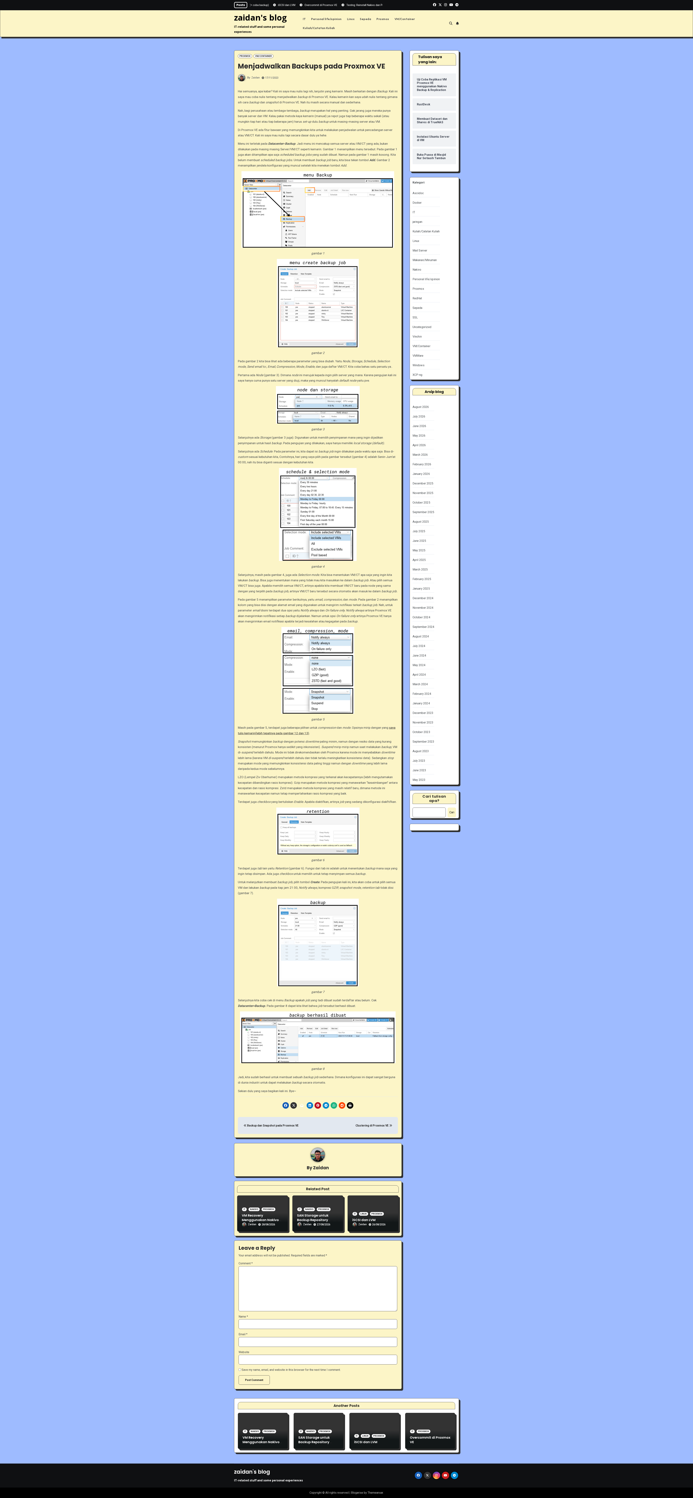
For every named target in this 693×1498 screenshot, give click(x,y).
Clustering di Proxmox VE (372, 1125)
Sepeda (365, 19)
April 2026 (419, 445)
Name (243, 1316)
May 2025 (419, 550)
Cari (451, 812)
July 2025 (419, 531)
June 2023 (419, 770)
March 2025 (420, 569)
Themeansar (375, 1492)
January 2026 (421, 474)
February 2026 (422, 464)
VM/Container (405, 19)
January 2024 (421, 703)
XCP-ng (417, 375)
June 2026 (419, 426)
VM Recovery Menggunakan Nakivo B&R (260, 1220)
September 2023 (423, 741)
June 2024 (419, 655)
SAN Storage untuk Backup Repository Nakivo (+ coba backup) (317, 1220)
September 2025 (423, 512)
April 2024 (419, 674)
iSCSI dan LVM (364, 1220)
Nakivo (254, 1209)
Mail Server (420, 250)
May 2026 (419, 435)
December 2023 (423, 713)
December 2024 (423, 598)
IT (304, 19)
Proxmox (382, 19)
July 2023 (419, 760)
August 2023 (421, 751)
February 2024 (422, 694)
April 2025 (419, 560)
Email (243, 1334)
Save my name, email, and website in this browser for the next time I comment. (291, 1370)
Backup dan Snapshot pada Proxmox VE (272, 1125)
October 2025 (421, 502)
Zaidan (255, 77)
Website (244, 1352)
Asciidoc (418, 193)
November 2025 (423, 493)
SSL (415, 317)
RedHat (417, 298)
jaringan (417, 222)
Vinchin (417, 336)
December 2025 (423, 483)
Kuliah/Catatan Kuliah (319, 28)
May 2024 (419, 665)
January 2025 (421, 588)
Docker (417, 202)
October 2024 (421, 617)
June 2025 (419, 541)
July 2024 (419, 646)
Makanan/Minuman (425, 260)
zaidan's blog (260, 17)
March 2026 (420, 454)
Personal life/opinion (326, 19)
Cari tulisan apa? (434, 798)
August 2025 (421, 521)
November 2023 (423, 722)
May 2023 (419, 780)
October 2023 (421, 732)
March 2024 (420, 684)
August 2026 (421, 407)
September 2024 (423, 627)
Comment (246, 1263)
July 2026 (419, 416)
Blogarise (357, 1492)
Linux (351, 19)
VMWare (418, 355)
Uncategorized (422, 327)
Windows (418, 365)
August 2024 (421, 636)
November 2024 (423, 607)
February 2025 (422, 579)
